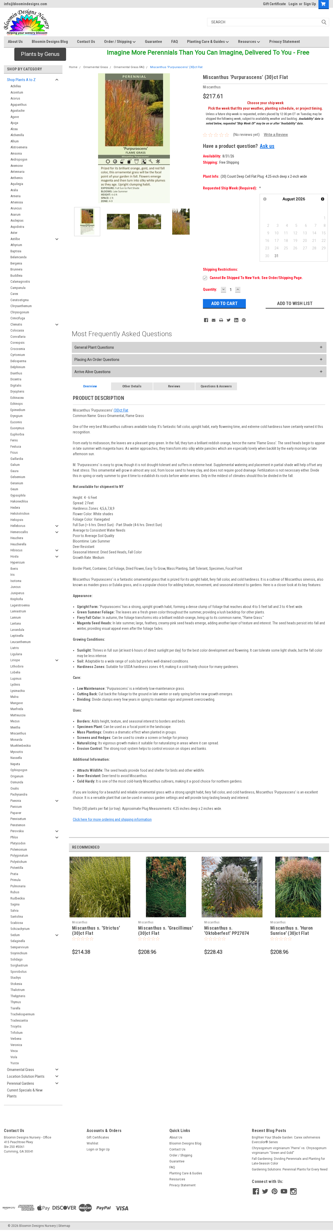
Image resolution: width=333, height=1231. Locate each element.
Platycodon (17, 843)
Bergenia (16, 263)
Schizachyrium (20, 929)
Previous (74, 138)
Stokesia (16, 984)
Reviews (174, 386)
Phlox (14, 837)
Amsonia (16, 153)
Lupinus (15, 678)
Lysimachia (17, 691)
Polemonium (18, 849)
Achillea (15, 86)
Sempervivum (19, 947)
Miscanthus (18, 733)
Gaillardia (16, 459)
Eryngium (16, 416)
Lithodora (16, 666)
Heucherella (18, 544)
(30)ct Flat (121, 410)
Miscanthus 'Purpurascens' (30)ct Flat (176, 67)
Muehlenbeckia (20, 745)
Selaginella (17, 941)
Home (73, 67)
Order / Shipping (118, 41)
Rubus (14, 892)
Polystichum (18, 862)
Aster (13, 233)
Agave (14, 117)
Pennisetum (18, 819)
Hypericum (17, 562)
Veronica (16, 1045)
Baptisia (15, 251)
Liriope (15, 660)
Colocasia (17, 330)
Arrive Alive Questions (92, 372)
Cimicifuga (17, 318)
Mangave (16, 703)
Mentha (15, 727)
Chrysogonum (19, 312)
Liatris (14, 648)
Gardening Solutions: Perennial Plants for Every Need (290, 1169)
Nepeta (15, 764)
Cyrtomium (17, 355)
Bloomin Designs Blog (50, 41)
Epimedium (17, 410)
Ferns (14, 440)
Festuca (15, 446)
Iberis (14, 569)
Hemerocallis (19, 532)
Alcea (14, 129)
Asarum (15, 214)
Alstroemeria (18, 147)
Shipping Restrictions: (220, 269)
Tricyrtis (15, 1026)
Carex (14, 294)
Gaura (14, 471)
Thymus (15, 1002)
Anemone (16, 166)
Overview (90, 386)
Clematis (16, 324)
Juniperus (17, 593)
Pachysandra (18, 794)
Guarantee (153, 41)
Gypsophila (17, 495)
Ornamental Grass (20, 1069)
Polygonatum (19, 855)
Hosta (14, 556)
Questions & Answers (216, 386)
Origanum (16, 776)
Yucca (14, 1063)
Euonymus (17, 428)
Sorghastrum (19, 965)
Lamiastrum (18, 611)
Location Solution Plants (25, 1076)
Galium (15, 465)
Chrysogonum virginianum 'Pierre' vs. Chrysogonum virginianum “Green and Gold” (289, 1150)
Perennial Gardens (20, 1083)
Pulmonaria (17, 886)
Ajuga (14, 123)
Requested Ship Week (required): (232, 188)
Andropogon (18, 159)
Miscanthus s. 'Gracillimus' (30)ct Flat (165, 930)
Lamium (15, 617)
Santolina (16, 916)
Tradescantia (19, 1020)
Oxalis (14, 788)
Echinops (16, 404)
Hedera (15, 507)
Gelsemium (17, 477)
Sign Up (310, 4)
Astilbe (15, 239)
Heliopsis (16, 520)
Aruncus (16, 208)
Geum (14, 489)
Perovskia (17, 831)
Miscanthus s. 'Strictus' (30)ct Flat (96, 930)
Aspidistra (17, 227)
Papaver (15, 813)
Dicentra (15, 379)
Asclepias (16, 220)
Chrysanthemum (21, 306)
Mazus (15, 721)
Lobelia (15, 672)
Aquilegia (16, 184)
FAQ (174, 41)
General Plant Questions (94, 347)
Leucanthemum (20, 642)
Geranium (16, 483)
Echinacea (17, 398)
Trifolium (16, 1033)
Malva (14, 697)
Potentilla (16, 868)
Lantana (15, 623)
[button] (40, 54)
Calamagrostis (20, 281)
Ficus (14, 452)
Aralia (14, 190)
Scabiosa (16, 923)
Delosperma (18, 361)
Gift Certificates (98, 1137)
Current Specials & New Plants (25, 1093)
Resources (247, 41)
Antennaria (17, 172)
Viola (13, 1057)
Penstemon (17, 825)
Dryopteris (17, 391)
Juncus (15, 587)
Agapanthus (18, 105)
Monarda (16, 740)
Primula (15, 880)
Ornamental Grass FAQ (129, 67)
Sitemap (64, 1226)
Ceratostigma (19, 300)
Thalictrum (17, 990)
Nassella (16, 758)
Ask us (267, 146)
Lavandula (17, 630)
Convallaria (17, 337)
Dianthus (16, 373)
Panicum (16, 807)
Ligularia (16, 654)
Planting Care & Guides (206, 41)
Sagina (15, 904)
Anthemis (16, 178)
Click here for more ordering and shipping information (112, 819)
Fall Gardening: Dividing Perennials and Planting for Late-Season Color (288, 1161)
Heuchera (16, 538)
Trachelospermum (22, 1014)
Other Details (132, 386)
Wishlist (92, 1143)
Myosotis (16, 752)
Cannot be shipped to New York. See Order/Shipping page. (256, 278)
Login (293, 4)
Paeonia (15, 801)
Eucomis (16, 422)
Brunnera (16, 269)
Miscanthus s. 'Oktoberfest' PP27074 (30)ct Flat (226, 933)
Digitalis (15, 385)
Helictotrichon (19, 513)
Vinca (14, 1051)
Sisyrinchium (18, 953)
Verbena (15, 1039)
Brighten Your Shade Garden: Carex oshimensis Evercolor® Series (286, 1140)
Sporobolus (18, 972)
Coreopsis (17, 343)
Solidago (16, 959)
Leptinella (16, 636)
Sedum (15, 935)
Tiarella (15, 1008)
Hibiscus (16, 550)
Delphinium (17, 367)
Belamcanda (18, 257)
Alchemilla (17, 135)
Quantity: (210, 289)
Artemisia (16, 202)
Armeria (15, 196)
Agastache (17, 110)
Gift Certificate (274, 4)
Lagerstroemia (20, 605)
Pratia (14, 874)
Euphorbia (17, 434)
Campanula (17, 288)
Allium (14, 141)
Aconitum (16, 92)
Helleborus (17, 526)
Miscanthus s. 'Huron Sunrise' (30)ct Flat (291, 930)
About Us (15, 41)
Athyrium (16, 245)
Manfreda (16, 709)
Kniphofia (16, 599)
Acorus (15, 98)
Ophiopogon (18, 770)
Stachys (15, 977)
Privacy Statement (284, 41)
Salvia (14, 910)
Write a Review (276, 135)
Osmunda (16, 782)
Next (194, 138)
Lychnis (15, 684)
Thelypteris (17, 996)
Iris (12, 575)
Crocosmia (17, 349)
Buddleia (16, 275)
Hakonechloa (19, 501)
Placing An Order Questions (96, 360)
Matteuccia (17, 715)
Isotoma (15, 581)
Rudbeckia (17, 898)
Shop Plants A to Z (21, 79)
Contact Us (86, 41)
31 (276, 256)
